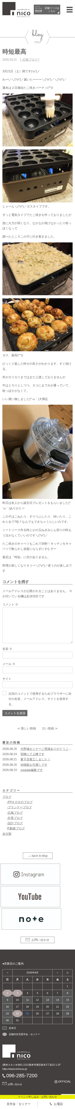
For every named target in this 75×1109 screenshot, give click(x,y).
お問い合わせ (40, 940)
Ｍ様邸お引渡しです (33, 764)
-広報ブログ (30, 59)
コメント (10, 604)
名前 (7, 648)
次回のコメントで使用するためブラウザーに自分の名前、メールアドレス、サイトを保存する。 (39, 699)
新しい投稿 (28, 728)
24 (17, 1013)
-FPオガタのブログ (20, 802)
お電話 (58, 1104)
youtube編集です (31, 770)
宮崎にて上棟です (32, 754)
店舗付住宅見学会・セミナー (24, 1034)
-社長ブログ (15, 818)
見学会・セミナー (19, 1104)
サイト (6, 678)
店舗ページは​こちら (52, 9)
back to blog (39, 855)
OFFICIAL (64, 1081)
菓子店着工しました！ (35, 759)
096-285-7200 (21, 1075)
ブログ (6, 797)
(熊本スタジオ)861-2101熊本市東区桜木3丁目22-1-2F (31, 1064)
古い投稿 (48, 728)
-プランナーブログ (19, 807)
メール (8, 664)
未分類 (6, 833)
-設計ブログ (15, 823)
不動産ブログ (16, 828)
